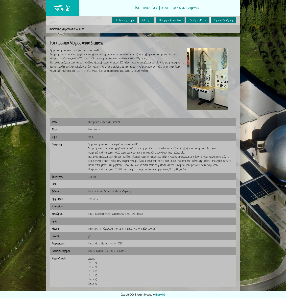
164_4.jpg (92, 275)
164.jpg (91, 258)
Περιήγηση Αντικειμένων (170, 20)
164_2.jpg (92, 266)
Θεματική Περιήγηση (223, 20)
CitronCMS (160, 294)
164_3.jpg (92, 271)
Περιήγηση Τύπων (198, 20)
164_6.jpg (92, 283)
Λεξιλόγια (146, 20)
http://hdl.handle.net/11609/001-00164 (105, 243)
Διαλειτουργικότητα (125, 20)
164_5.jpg (92, 279)
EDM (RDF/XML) (95, 251)
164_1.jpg (92, 262)
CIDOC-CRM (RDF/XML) (115, 251)
